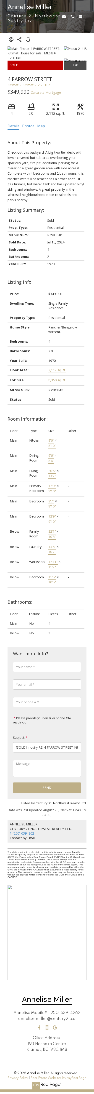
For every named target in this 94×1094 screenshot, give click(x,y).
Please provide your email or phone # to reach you (42, 720)
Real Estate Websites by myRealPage (58, 1078)
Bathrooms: (20, 602)
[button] (39, 1027)
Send (47, 787)
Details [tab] (13, 125)
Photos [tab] (28, 125)
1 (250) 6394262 (22, 833)
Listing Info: (20, 282)
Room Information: (28, 419)
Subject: (19, 737)
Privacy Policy (18, 1078)
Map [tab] (41, 125)
